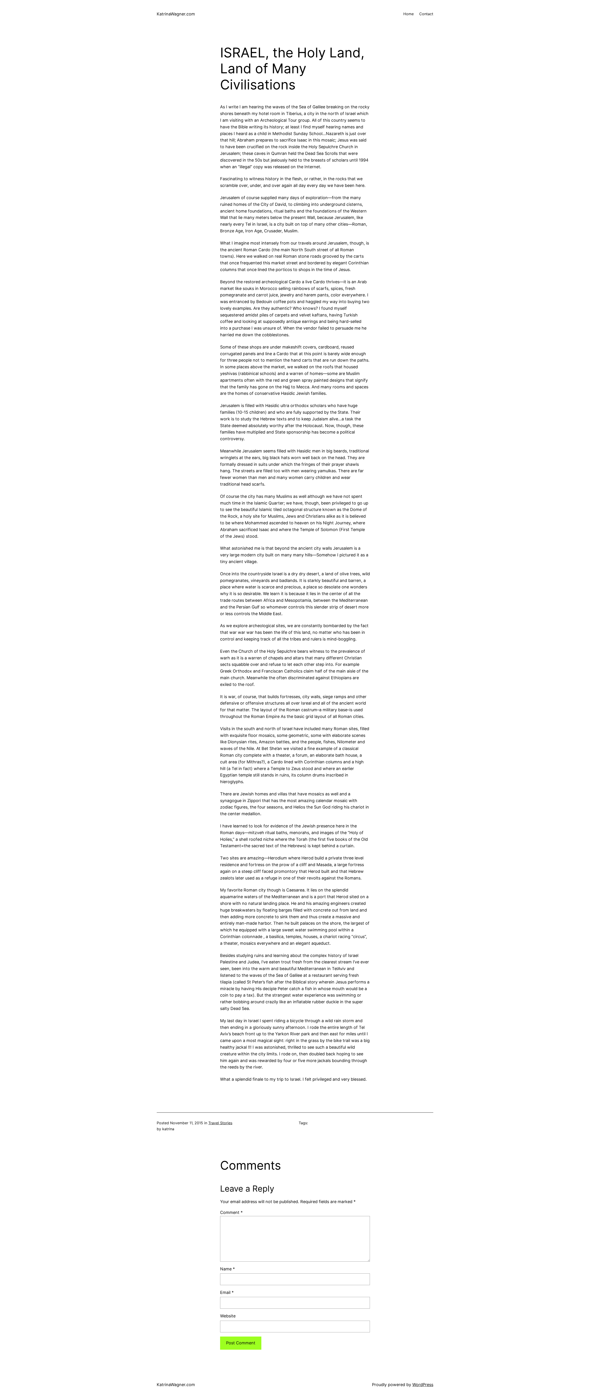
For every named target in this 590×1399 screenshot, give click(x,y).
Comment (231, 1212)
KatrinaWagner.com (176, 14)
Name (227, 1268)
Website (228, 1315)
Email (227, 1292)
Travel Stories (220, 1123)
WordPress (422, 1384)
